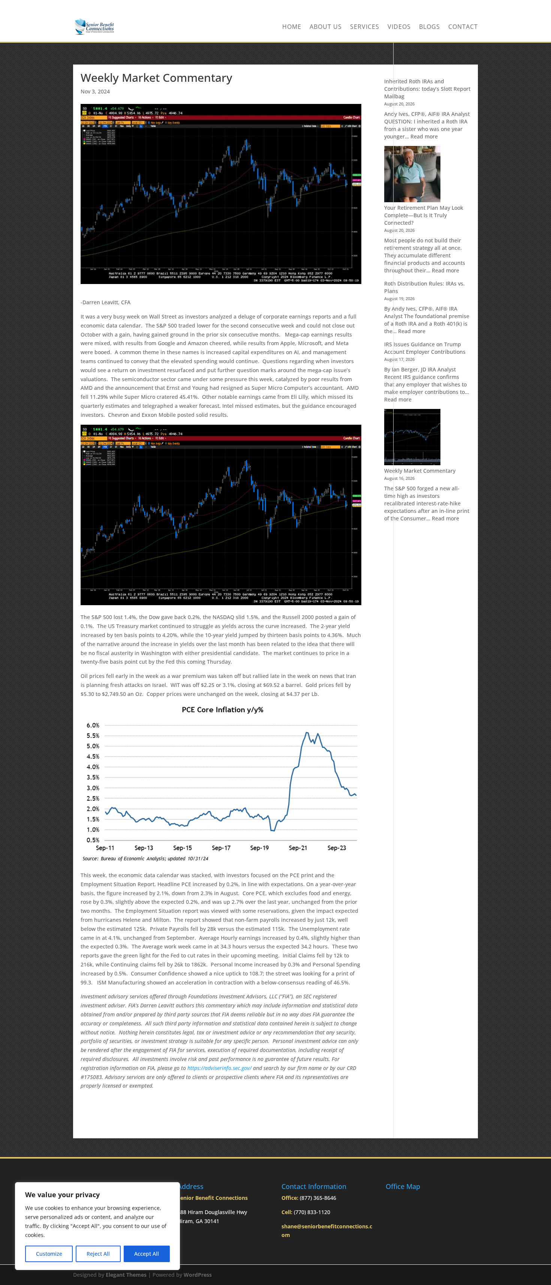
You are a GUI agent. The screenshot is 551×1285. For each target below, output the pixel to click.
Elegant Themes (126, 1274)
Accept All (146, 1253)
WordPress (198, 1274)
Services (364, 27)
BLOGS (429, 27)
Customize (49, 1253)
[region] (97, 1226)
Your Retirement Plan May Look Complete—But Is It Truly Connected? (423, 215)
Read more (424, 136)
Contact (463, 27)
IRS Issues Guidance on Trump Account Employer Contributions (425, 348)
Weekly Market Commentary (419, 470)
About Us (326, 27)
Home (291, 27)
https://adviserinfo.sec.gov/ (219, 1068)
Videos (399, 27)
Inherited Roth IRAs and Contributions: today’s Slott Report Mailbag (427, 89)
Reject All (98, 1253)
